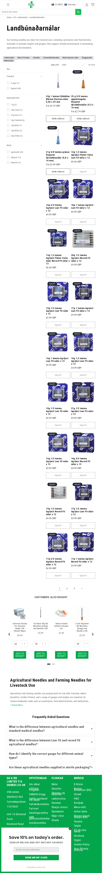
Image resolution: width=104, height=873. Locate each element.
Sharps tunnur (60, 807)
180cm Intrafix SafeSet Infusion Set (61, 626)
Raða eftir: (55, 65)
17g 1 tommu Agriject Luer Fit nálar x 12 (82, 309)
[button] (8, 5)
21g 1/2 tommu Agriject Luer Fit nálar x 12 (82, 411)
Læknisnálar (23, 17)
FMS (76, 798)
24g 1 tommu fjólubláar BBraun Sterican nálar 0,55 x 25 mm (58, 99)
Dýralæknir (58, 811)
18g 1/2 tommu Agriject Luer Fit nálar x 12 (57, 411)
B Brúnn (78, 785)
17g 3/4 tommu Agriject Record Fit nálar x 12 (55, 561)
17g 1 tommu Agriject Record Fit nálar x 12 (82, 560)
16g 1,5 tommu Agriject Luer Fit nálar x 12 (82, 361)
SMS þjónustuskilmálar (39, 818)
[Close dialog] (70, 828)
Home (9, 17)
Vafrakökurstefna (39, 804)
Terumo (78, 821)
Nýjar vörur (58, 815)
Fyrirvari (34, 808)
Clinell (77, 794)
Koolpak (78, 802)
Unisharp (79, 835)
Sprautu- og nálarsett (58, 793)
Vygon (77, 840)
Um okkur (34, 785)
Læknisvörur (59, 798)
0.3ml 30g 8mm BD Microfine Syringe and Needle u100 (82, 627)
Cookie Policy (82, 844)
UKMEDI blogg (37, 794)
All (15, 17)
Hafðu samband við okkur (38, 799)
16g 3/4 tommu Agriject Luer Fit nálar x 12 (57, 208)
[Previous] (9, 634)
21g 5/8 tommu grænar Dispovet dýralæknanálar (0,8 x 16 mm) (58, 156)
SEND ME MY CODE (36, 857)
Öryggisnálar (87, 58)
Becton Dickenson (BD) (82, 789)
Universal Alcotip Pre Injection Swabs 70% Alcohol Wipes (20, 627)
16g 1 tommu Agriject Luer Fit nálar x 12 (57, 359)
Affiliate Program (34, 789)
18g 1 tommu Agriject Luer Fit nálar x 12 (82, 206)
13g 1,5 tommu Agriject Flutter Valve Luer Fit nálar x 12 (82, 155)
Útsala (55, 820)
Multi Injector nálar (71, 58)
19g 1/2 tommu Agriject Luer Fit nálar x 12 (57, 311)
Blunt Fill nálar (24, 58)
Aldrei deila (80, 811)
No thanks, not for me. (36, 867)
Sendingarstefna (38, 812)
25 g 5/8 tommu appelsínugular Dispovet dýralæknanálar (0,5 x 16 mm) (82, 102)
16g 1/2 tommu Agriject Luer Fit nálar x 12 (57, 461)
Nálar (55, 785)
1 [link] (59, 588)
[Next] (92, 634)
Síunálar (36, 58)
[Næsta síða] (82, 588)
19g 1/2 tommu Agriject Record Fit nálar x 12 (55, 511)
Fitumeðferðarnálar (51, 58)
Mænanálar (8, 61)
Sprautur (56, 788)
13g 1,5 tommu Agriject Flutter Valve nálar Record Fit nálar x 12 (58, 259)
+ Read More (16, 705)
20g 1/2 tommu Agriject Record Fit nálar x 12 (80, 258)
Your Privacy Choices (81, 849)
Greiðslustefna (37, 822)
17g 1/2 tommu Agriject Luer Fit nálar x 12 (82, 511)
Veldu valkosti (58, 118)
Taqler (77, 825)
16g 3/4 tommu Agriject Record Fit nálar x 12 (80, 461)
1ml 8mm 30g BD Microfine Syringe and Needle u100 (40, 626)
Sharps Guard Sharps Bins (82, 816)
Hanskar (56, 802)
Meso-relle (80, 807)
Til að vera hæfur (80, 830)
